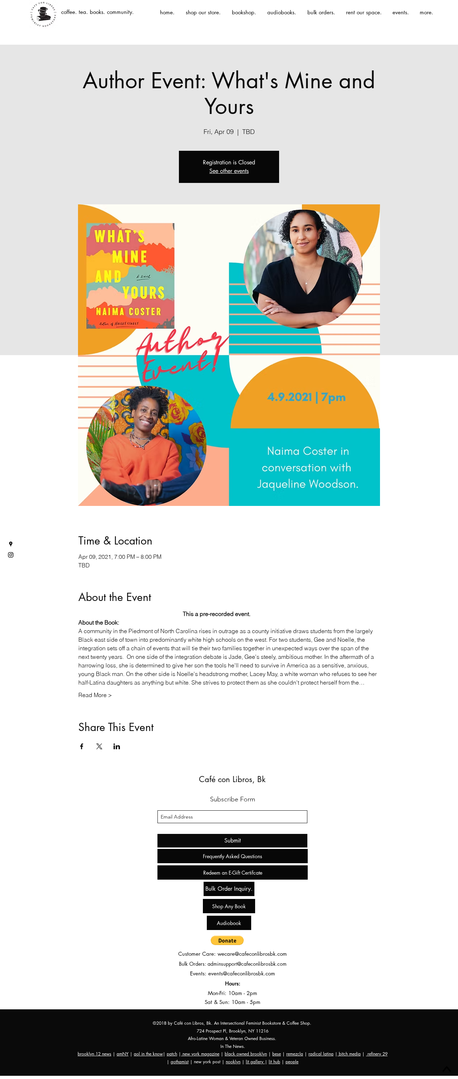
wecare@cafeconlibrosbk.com (252, 953)
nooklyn (233, 1062)
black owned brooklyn (246, 1054)
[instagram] (10, 554)
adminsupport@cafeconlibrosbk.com (247, 963)
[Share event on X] (99, 746)
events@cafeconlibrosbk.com (241, 973)
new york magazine (200, 1054)
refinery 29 (377, 1054)
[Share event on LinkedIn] (116, 746)
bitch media (349, 1054)
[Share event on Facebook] (81, 746)
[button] (227, 940)
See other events (229, 171)
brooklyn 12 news (94, 1054)
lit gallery (255, 1062)
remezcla (294, 1054)
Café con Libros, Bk (232, 779)
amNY (122, 1054)
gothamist (180, 1062)
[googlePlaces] (10, 544)
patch (172, 1054)
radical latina (320, 1054)
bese (276, 1054)
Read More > (95, 694)
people (292, 1062)
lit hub (274, 1062)
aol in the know (148, 1054)
